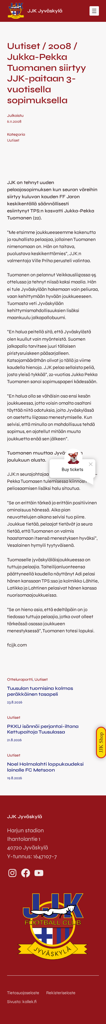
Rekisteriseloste (60, 992)
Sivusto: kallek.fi (22, 1001)
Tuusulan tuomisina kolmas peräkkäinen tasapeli (40, 691)
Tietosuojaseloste (23, 992)
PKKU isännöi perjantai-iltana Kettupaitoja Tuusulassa (43, 729)
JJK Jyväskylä (44, 11)
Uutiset (13, 140)
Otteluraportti (20, 679)
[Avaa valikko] (94, 11)
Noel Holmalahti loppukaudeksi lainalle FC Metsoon (45, 766)
